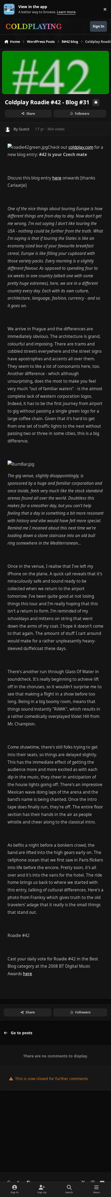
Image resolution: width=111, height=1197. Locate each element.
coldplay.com (80, 147)
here (56, 178)
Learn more (10, 9)
